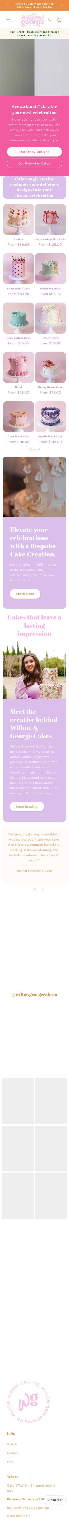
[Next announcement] (62, 5)
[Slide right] (43, 889)
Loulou (18, 239)
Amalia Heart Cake (50, 436)
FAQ (10, 1462)
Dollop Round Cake (50, 387)
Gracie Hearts (50, 337)
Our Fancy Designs (34, 152)
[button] (8, 19)
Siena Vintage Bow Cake (50, 239)
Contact (13, 1453)
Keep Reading (27, 807)
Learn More (25, 594)
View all (34, 449)
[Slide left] (26, 889)
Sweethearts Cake (18, 288)
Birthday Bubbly (50, 288)
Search (12, 1444)
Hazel (18, 387)
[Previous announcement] (7, 5)
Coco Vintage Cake (19, 337)
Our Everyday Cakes (34, 163)
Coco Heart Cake (18, 436)
